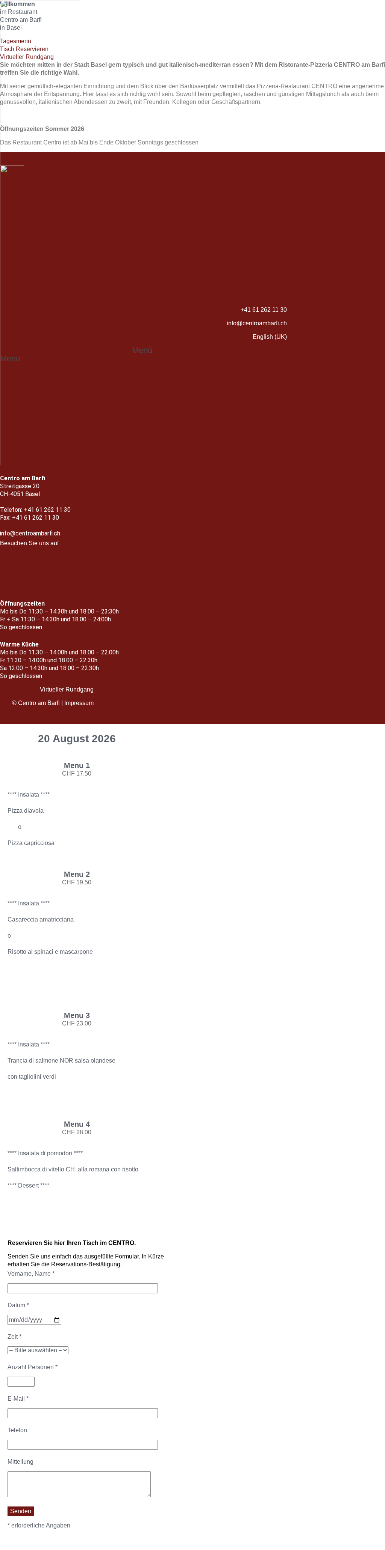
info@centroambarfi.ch (257, 323)
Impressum (79, 703)
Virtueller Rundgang (67, 689)
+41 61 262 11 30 (264, 310)
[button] (146, 350)
